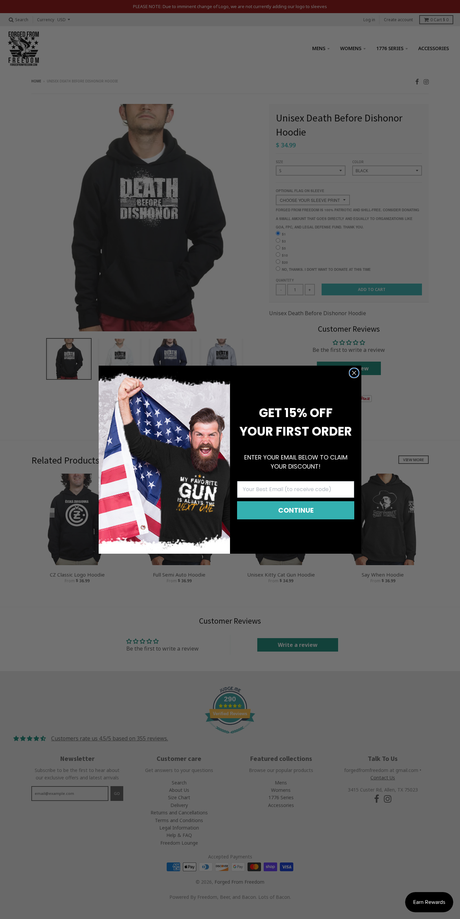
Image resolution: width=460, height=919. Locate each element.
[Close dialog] (354, 372)
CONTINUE (296, 510)
